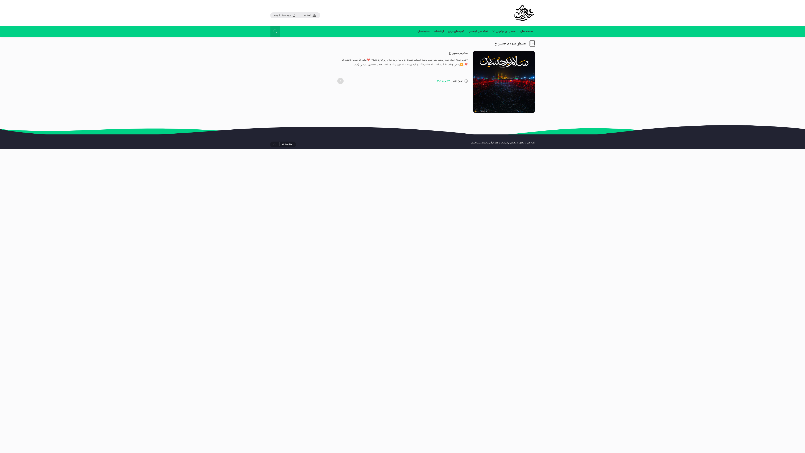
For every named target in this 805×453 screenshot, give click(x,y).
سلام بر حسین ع (458, 53)
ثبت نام (307, 15)
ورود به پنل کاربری (282, 15)
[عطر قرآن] (524, 13)
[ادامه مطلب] (340, 81)
